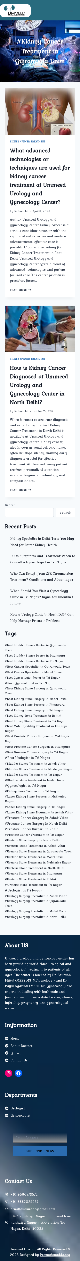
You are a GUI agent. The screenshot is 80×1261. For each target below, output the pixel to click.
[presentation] (40, 111)
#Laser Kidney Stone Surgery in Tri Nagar (35, 806)
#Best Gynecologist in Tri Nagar (29, 683)
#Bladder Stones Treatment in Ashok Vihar (35, 763)
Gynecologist (20, 1115)
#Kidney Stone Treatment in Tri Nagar (32, 791)
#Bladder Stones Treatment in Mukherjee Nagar (38, 769)
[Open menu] (71, 10)
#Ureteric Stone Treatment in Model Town (34, 857)
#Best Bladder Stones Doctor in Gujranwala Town (35, 647)
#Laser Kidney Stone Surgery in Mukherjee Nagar (35, 799)
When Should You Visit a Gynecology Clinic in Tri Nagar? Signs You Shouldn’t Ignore (41, 597)
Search (10, 505)
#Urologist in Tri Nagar (23, 890)
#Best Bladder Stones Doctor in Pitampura (35, 655)
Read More (20, 290)
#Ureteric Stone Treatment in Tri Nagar (33, 884)
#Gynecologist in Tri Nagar (25, 785)
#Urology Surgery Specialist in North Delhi (35, 917)
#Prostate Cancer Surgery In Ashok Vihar (36, 817)
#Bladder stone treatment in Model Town (34, 780)
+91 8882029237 (24, 1201)
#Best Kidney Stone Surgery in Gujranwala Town (35, 691)
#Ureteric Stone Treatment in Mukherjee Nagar (38, 862)
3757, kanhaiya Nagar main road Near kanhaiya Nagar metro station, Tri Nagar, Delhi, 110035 (41, 1222)
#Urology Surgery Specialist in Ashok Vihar (36, 896)
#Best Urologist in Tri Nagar (27, 757)
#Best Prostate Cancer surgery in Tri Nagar (36, 752)
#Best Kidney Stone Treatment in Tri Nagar (35, 721)
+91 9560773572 (24, 1194)
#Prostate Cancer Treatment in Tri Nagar (34, 834)
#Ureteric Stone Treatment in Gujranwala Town (38, 851)
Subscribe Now (40, 1151)
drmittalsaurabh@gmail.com (32, 1209)
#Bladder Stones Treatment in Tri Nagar (33, 774)
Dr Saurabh (21, 211)
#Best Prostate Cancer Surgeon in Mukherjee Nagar (37, 738)
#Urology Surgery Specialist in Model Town (35, 911)
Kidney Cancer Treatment (28, 141)
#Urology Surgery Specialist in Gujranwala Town (35, 903)
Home (14, 1038)
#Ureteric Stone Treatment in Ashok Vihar (35, 845)
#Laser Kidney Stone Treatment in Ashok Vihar (39, 812)
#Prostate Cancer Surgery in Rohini (32, 829)
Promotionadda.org (55, 1254)
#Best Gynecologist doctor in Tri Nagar (32, 677)
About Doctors (21, 1045)
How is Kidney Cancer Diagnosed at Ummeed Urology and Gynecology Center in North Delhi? (39, 384)
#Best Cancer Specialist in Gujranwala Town (37, 666)
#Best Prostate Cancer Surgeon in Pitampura (37, 746)
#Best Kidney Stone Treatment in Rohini (33, 715)
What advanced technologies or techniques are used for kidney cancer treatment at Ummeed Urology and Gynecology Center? (40, 176)
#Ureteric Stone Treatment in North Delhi (34, 868)
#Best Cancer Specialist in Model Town (33, 672)
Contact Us (19, 1060)
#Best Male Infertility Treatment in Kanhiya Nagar (36, 728)
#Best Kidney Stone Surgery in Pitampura (35, 704)
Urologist (17, 1108)
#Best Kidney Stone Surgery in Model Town (36, 699)
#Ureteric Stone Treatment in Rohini (30, 879)
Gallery (15, 1053)
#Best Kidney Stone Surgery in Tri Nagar (34, 710)
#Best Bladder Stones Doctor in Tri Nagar (34, 661)
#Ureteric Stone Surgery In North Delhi (32, 840)
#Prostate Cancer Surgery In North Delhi (36, 823)
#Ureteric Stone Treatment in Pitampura (33, 873)
